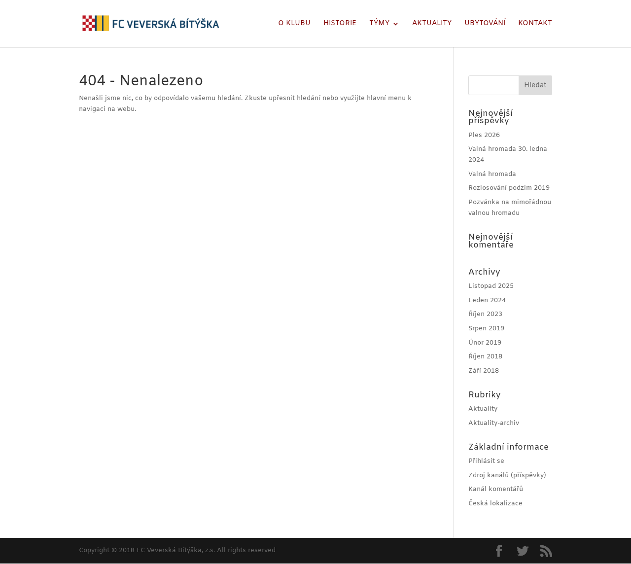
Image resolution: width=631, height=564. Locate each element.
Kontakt (535, 24)
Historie (339, 24)
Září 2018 (483, 371)
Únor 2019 (484, 343)
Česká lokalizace (495, 503)
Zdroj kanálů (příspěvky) (507, 475)
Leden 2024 (487, 300)
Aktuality (432, 24)
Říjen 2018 (485, 356)
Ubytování (484, 24)
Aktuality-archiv (493, 423)
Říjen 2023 (485, 314)
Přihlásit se (486, 461)
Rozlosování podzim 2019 (509, 188)
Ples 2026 (484, 135)
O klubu (294, 24)
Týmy (379, 24)
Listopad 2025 (491, 286)
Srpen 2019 (486, 328)
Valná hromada (492, 174)
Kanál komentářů (495, 489)
